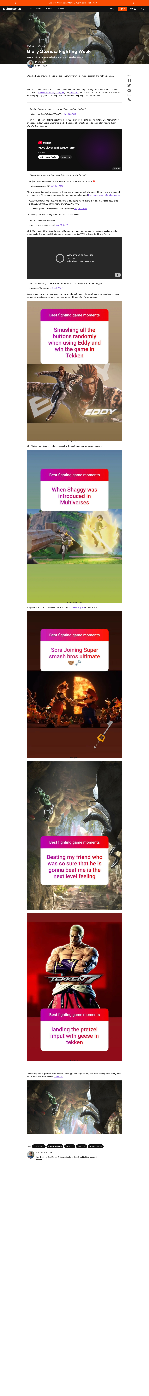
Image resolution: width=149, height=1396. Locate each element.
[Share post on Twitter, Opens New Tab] (129, 85)
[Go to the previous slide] (15, 3)
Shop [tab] (27, 9)
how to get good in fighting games (104, 195)
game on (81, 1146)
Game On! (58, 1077)
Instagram (59, 92)
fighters (70, 1146)
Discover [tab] (49, 9)
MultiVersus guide (77, 607)
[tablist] (40, 9)
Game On (30, 46)
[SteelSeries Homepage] (13, 8)
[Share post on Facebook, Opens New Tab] (129, 80)
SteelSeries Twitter (46, 92)
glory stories (96, 1146)
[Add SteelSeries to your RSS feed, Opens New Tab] (129, 99)
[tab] (110, 9)
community (39, 1146)
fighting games (55, 1146)
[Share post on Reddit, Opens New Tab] (129, 90)
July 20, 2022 (69, 114)
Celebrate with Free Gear (89, 3)
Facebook (74, 92)
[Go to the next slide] (133, 3)
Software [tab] (37, 9)
